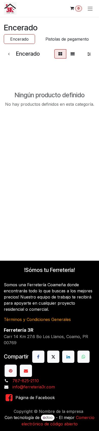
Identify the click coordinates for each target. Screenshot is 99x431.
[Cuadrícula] (60, 54)
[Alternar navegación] (90, 8)
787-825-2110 (25, 380)
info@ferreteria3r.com (33, 386)
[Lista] (72, 54)
